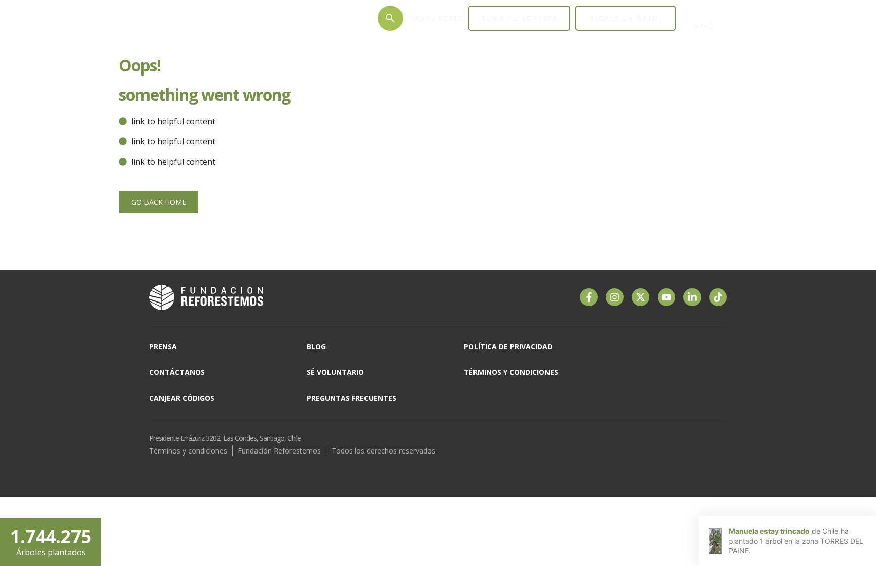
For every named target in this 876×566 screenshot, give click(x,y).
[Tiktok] (718, 297)
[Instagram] (615, 297)
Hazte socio (435, 18)
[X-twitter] (640, 297)
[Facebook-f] (589, 297)
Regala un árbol (626, 18)
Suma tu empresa (519, 18)
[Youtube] (666, 297)
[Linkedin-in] (692, 297)
